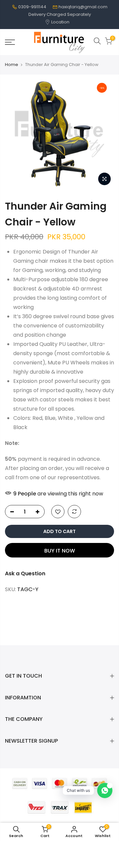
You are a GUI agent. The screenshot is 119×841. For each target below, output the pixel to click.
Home (11, 65)
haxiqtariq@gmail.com (83, 7)
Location (59, 22)
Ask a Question (25, 573)
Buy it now (59, 551)
